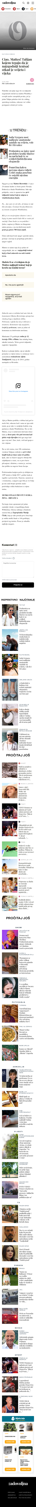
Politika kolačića (25, 1497)
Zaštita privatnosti (25, 1495)
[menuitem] (28, 3)
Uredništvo (12, 1495)
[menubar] (28, 3)
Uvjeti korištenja (25, 1492)
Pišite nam (11, 1492)
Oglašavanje (12, 1497)
